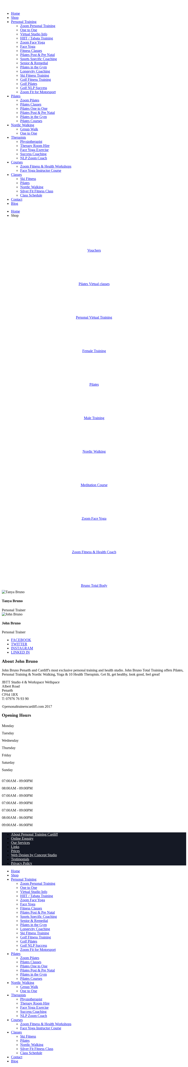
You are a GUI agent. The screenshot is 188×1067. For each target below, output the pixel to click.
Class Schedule (31, 195)
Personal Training (23, 22)
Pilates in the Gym (33, 67)
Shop (15, 18)
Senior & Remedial (34, 63)
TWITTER (19, 644)
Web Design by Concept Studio (34, 855)
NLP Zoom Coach (33, 158)
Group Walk (29, 129)
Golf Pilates (28, 84)
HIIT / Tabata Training (36, 38)
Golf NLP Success (33, 88)
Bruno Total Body (94, 585)
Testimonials (20, 859)
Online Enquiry (22, 838)
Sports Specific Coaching (38, 59)
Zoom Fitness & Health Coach (94, 552)
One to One (28, 30)
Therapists (18, 137)
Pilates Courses (31, 121)
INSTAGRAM (22, 648)
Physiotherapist (31, 141)
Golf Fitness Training (35, 79)
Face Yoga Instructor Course (40, 170)
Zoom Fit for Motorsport (38, 92)
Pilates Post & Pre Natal (37, 55)
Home (15, 13)
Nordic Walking (22, 125)
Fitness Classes (31, 51)
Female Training (94, 351)
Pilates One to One (33, 108)
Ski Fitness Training (34, 75)
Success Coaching (33, 154)
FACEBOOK (21, 640)
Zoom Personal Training (37, 26)
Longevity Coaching (35, 71)
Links (15, 847)
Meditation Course (94, 485)
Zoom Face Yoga (32, 42)
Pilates (15, 96)
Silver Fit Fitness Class (36, 191)
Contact (16, 199)
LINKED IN (20, 652)
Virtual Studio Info (33, 34)
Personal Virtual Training (94, 317)
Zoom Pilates (29, 100)
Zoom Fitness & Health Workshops (45, 166)
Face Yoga (27, 46)
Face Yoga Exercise (34, 150)
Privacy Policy (21, 863)
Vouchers (94, 250)
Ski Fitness (28, 179)
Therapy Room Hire (35, 146)
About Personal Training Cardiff (34, 834)
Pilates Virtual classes (94, 284)
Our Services (20, 843)
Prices (15, 851)
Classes (16, 175)
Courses (17, 162)
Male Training (94, 418)
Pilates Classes (30, 104)
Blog (14, 203)
